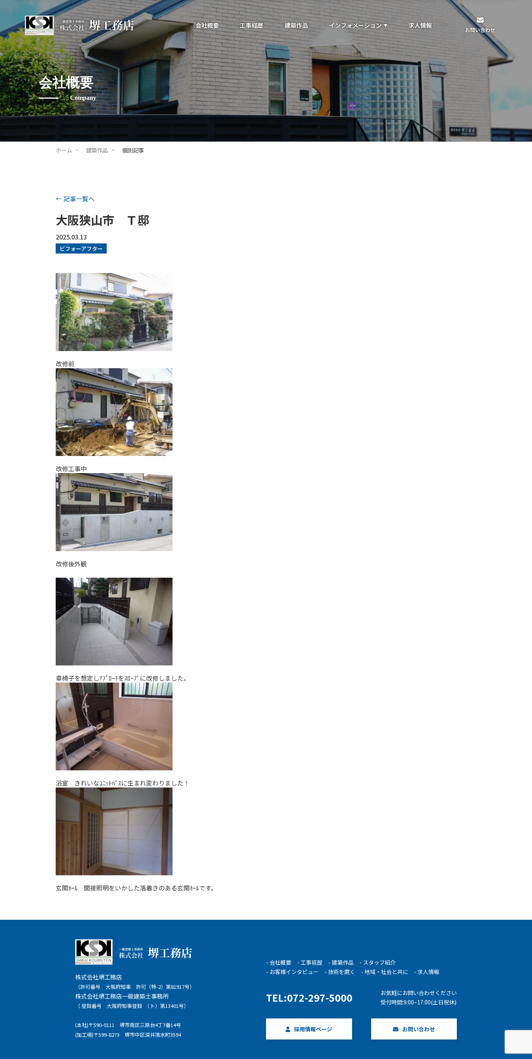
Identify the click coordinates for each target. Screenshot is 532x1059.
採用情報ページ (313, 1029)
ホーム (64, 150)
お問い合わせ (418, 1029)
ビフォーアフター (81, 248)
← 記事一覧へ (75, 198)
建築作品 (97, 150)
